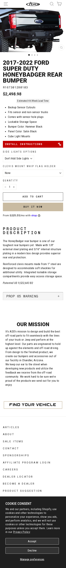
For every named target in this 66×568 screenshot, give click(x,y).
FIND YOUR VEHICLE (32, 405)
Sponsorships (16, 455)
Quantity (10, 180)
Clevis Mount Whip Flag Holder (29, 166)
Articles (11, 427)
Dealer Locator (18, 476)
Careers (10, 469)
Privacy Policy (21, 532)
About (8, 434)
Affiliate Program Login (27, 462)
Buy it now (33, 206)
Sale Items (13, 441)
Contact (11, 448)
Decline (32, 550)
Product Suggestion (22, 490)
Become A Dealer (19, 483)
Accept (32, 541)
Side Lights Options (20, 151)
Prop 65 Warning (22, 296)
